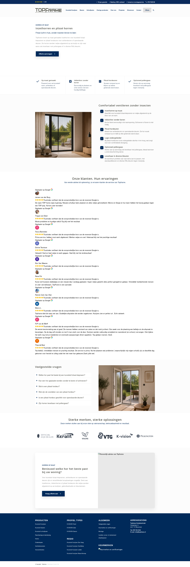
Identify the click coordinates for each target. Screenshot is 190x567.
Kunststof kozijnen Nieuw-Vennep (76, 553)
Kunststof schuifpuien (41, 531)
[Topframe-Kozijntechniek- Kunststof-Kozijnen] (48, 10)
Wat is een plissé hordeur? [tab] (49, 386)
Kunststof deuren (40, 528)
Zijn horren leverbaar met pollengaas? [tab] (54, 403)
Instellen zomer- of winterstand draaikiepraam (107, 536)
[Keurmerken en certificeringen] (111, 549)
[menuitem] (71, 10)
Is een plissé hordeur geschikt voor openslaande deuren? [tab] (61, 397)
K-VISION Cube (71, 528)
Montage (101, 531)
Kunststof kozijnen (40, 524)
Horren (37, 539)
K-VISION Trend (71, 524)
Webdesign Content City (53, 564)
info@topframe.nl (140, 532)
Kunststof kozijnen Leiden (74, 550)
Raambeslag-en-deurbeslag (43, 535)
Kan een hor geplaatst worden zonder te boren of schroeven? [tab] (63, 380)
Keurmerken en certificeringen (107, 528)
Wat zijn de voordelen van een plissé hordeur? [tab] (57, 392)
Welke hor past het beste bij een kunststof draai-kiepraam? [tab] (62, 375)
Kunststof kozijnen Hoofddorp (75, 546)
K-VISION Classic (72, 531)
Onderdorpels (39, 542)
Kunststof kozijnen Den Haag (75, 542)
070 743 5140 (137, 530)
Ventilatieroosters (40, 546)
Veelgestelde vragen (104, 524)
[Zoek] (153, 10)
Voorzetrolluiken (39, 550)
